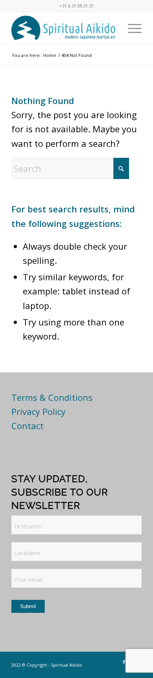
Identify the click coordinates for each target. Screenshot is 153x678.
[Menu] (131, 28)
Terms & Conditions (52, 397)
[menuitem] (131, 28)
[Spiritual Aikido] (63, 28)
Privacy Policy (38, 411)
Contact (27, 425)
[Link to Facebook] (124, 662)
